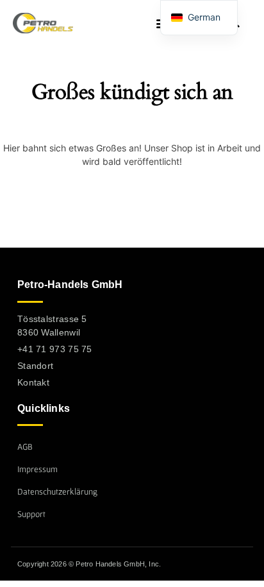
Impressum (37, 469)
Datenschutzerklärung (57, 491)
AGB (25, 446)
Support (31, 514)
